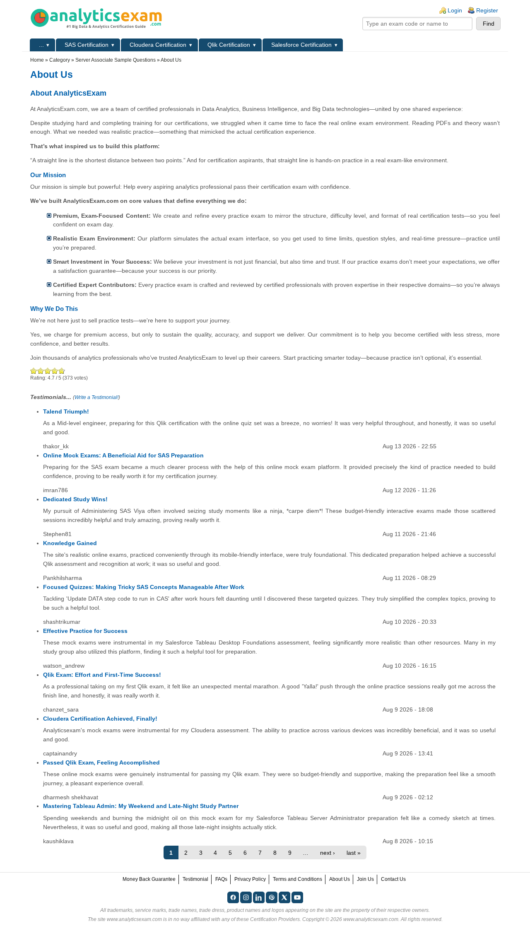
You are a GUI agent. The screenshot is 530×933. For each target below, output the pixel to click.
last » (354, 852)
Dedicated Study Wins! (75, 499)
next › (327, 852)
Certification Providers (275, 919)
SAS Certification (86, 44)
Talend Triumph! (66, 411)
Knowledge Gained (70, 543)
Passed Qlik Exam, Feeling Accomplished (101, 762)
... (41, 44)
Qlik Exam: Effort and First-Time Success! (102, 674)
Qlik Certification (228, 44)
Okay (40, 371)
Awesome (60, 371)
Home (37, 60)
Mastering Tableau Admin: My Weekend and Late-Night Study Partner (140, 806)
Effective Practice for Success (85, 631)
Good (47, 371)
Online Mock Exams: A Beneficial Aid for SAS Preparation (123, 455)
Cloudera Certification (158, 44)
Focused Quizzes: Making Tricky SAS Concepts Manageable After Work (143, 587)
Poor (33, 371)
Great (54, 371)
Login (455, 10)
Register (487, 10)
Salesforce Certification (301, 44)
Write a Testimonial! (96, 397)
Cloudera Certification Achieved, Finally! (100, 718)
